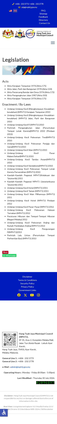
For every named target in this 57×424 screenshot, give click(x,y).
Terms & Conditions (27, 280)
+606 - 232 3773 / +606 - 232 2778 (29, 4)
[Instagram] (38, 295)
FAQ (43, 10)
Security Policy (27, 283)
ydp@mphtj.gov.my (29, 7)
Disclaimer (27, 276)
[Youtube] (32, 295)
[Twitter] (25, 295)
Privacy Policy (27, 286)
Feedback (43, 16)
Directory (43, 20)
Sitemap (43, 13)
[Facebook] (19, 295)
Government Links (27, 290)
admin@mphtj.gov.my (20, 367)
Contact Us (44, 23)
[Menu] (53, 42)
